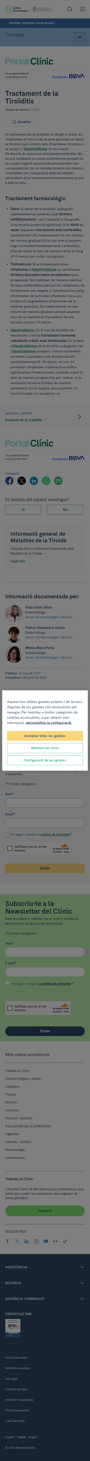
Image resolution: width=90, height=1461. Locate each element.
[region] (45, 730)
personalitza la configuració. (49, 723)
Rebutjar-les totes (45, 748)
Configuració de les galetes (45, 760)
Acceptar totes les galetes (45, 735)
